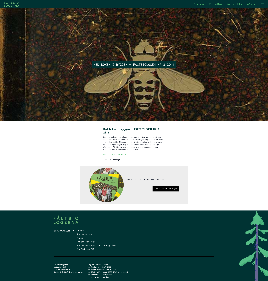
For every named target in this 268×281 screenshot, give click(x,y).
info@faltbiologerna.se (71, 272)
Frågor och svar (86, 241)
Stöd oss (199, 4)
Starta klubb (234, 4)
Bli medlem (215, 4)
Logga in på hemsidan (98, 277)
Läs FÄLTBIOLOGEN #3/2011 (116, 154)
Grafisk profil (85, 249)
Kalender (252, 4)
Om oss (80, 230)
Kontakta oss (84, 234)
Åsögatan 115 (60, 267)
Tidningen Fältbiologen (165, 188)
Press (80, 237)
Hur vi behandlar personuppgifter (97, 245)
